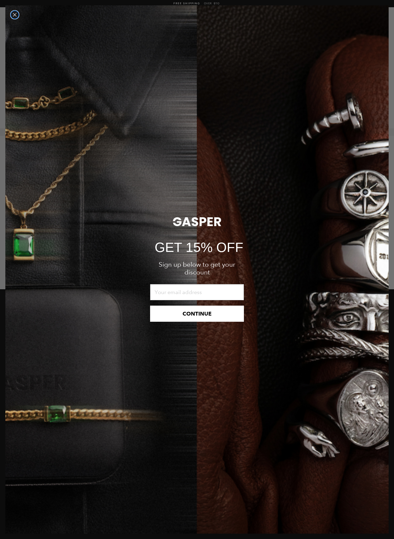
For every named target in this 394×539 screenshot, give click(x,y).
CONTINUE (197, 313)
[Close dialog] (15, 15)
